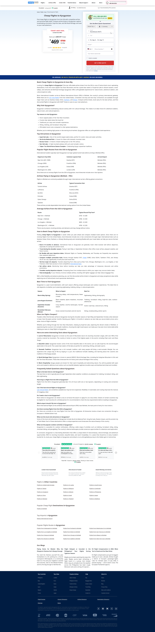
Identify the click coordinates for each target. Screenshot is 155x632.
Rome (55, 584)
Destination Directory (103, 599)
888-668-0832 (113, 3)
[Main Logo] (33, 3)
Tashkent (67, 100)
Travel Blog (87, 587)
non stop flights (54, 98)
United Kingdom (41, 584)
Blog (102, 584)
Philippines (40, 577)
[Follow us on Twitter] (112, 609)
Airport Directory (62, 599)
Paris (55, 580)
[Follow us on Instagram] (103, 609)
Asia (45, 12)
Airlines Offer (52, 2)
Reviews (103, 580)
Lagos (55, 593)
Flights (42, 12)
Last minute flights (42, 390)
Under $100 (62, 2)
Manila (55, 590)
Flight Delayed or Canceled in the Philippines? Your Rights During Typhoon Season (77, 551)
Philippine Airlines (74, 580)
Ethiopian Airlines (73, 587)
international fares (75, 264)
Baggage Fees (88, 580)
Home (38, 12)
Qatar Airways (73, 577)
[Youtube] (107, 609)
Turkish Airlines (73, 584)
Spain (39, 587)
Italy (39, 580)
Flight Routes (41, 599)
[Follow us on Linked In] (116, 609)
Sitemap (40, 603)
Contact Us (87, 593)
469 (55, 41)
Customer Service (105, 593)
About (102, 577)
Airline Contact (88, 584)
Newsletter (87, 590)
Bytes (59, 603)
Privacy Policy (104, 587)
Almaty (75, 100)
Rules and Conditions (106, 590)
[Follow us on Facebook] (98, 609)
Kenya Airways (73, 590)
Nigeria (39, 590)
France (39, 593)
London (55, 577)
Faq (86, 577)
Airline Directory (82, 599)
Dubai (85, 257)
